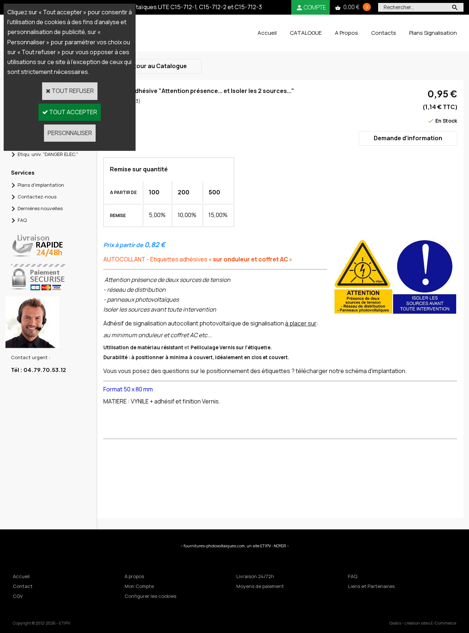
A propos (134, 576)
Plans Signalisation (433, 33)
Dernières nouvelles (40, 208)
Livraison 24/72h (255, 576)
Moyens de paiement (260, 586)
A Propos (346, 33)
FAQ (22, 220)
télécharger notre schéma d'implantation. (351, 371)
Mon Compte (139, 586)
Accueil (267, 33)
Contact (23, 586)
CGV (18, 596)
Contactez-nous (37, 196)
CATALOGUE (306, 33)
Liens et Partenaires (371, 586)
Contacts (383, 33)
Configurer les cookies (150, 596)
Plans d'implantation (41, 185)
